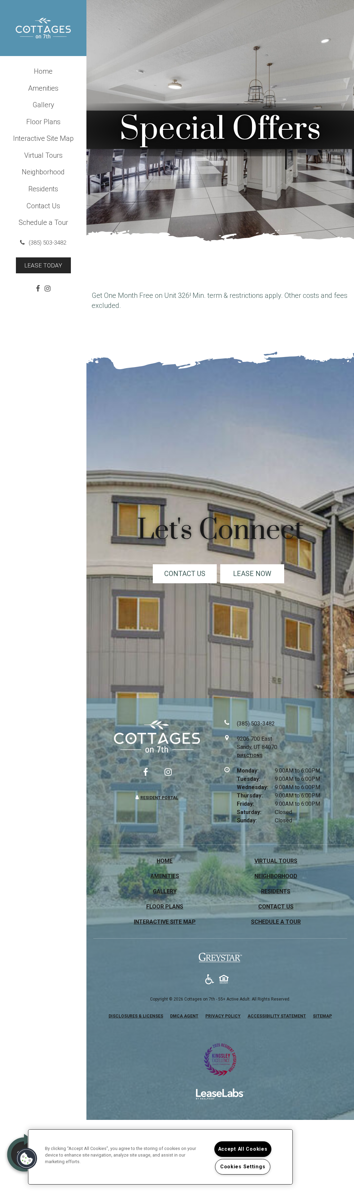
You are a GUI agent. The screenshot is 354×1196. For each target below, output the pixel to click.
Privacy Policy (223, 1016)
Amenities (43, 88)
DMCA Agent (184, 1016)
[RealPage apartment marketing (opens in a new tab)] (220, 1095)
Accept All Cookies (243, 1149)
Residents (43, 189)
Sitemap (322, 1016)
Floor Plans (43, 122)
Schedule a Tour (43, 222)
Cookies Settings (243, 1167)
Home (43, 71)
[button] (43, 242)
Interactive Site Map (43, 138)
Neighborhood (43, 172)
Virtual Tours (43, 155)
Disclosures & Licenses (136, 1016)
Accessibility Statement (277, 1016)
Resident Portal (159, 797)
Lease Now (252, 573)
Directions (249, 755)
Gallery (43, 105)
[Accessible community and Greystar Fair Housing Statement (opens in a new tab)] (209, 979)
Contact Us (43, 206)
